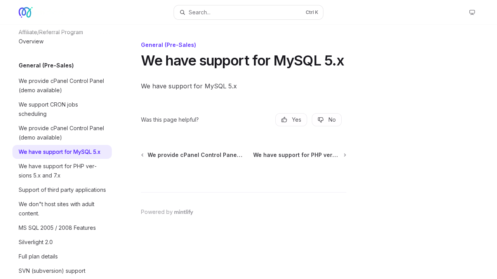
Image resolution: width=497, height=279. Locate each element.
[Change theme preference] (472, 12)
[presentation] (68, 152)
